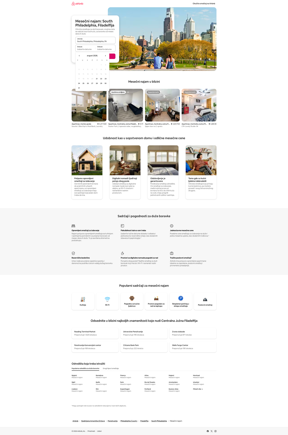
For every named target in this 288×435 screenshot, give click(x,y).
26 (88, 83)
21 (97, 79)
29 (101, 83)
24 (79, 83)
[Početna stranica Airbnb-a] (77, 3)
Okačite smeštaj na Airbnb (204, 3)
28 (97, 83)
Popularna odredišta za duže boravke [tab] (85, 368)
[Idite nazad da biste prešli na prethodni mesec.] (79, 55)
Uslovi (99, 431)
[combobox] (95, 41)
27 (92, 83)
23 (105, 79)
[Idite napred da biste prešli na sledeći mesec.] (105, 55)
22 (101, 79)
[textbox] (85, 49)
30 (105, 83)
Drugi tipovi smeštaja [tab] (111, 368)
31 (79, 88)
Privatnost (91, 431)
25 (83, 83)
